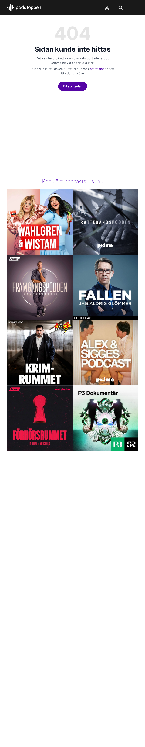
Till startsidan (73, 86)
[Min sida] (107, 7)
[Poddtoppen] (24, 7)
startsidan (97, 69)
